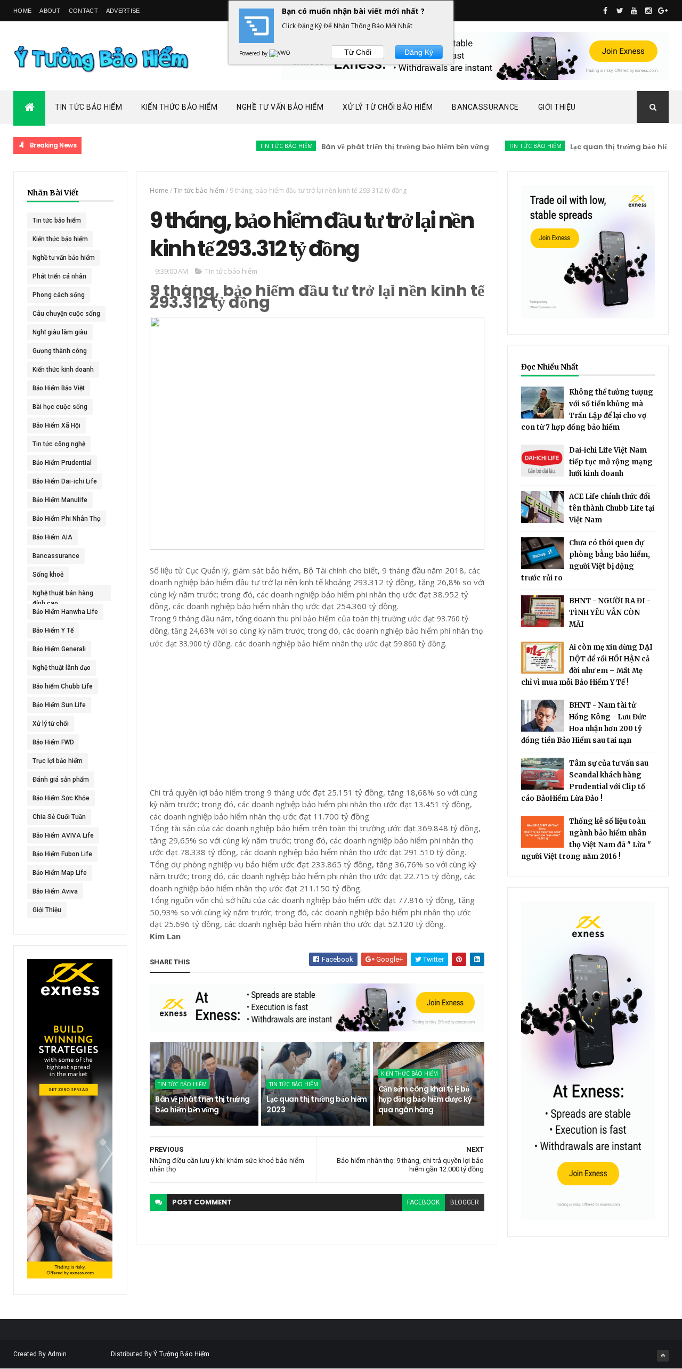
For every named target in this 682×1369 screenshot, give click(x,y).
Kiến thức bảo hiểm (60, 239)
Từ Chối (357, 52)
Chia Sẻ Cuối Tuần (59, 817)
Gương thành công (60, 351)
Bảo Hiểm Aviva (55, 891)
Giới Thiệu (557, 107)
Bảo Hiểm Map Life (60, 872)
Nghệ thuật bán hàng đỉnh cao (63, 595)
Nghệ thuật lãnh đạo (62, 667)
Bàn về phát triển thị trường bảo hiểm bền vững (380, 147)
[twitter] (620, 10)
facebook (423, 1202)
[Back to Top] (663, 1356)
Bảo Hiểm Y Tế (53, 630)
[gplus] (663, 10)
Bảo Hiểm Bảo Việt (59, 388)
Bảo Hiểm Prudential (62, 462)
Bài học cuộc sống (60, 407)
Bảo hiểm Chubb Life (63, 686)
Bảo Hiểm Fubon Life (62, 854)
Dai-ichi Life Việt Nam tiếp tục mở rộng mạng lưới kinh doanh (611, 462)
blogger (464, 1202)
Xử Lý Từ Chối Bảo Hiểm (388, 107)
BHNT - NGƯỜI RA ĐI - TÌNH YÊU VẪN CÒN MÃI (610, 612)
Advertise (123, 10)
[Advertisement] (230, 716)
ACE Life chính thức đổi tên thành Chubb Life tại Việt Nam (611, 508)
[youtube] (634, 10)
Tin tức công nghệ (59, 444)
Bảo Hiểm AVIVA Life (63, 835)
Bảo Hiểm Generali (59, 649)
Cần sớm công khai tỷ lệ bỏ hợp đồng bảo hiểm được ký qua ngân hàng (425, 1099)
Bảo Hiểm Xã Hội (56, 425)
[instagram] (648, 10)
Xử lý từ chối (51, 723)
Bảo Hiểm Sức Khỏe (61, 798)
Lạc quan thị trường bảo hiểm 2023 (607, 147)
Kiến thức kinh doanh (63, 369)
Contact (83, 10)
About (50, 10)
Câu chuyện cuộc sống (66, 313)
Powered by (254, 53)
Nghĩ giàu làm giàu (60, 332)
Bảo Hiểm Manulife (60, 500)
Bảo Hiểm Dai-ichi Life (65, 481)
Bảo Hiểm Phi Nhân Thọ (67, 518)
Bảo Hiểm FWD (53, 742)
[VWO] (280, 53)
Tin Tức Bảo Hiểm (88, 107)
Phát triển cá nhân (59, 276)
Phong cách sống (59, 295)
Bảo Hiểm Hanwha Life (65, 612)
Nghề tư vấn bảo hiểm (64, 257)
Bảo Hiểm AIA (52, 537)
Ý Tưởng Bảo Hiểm (181, 1354)
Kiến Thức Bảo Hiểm (179, 107)
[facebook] (605, 10)
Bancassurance (485, 107)
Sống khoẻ (48, 574)
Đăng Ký (418, 52)
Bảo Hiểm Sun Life (59, 705)
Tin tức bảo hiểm (261, 146)
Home (22, 10)
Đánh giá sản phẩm (61, 779)
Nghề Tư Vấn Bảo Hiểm (280, 107)
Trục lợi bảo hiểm (58, 761)
